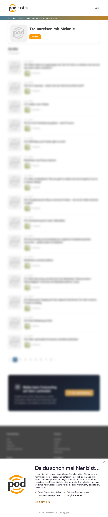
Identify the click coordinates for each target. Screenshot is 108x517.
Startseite (11, 18)
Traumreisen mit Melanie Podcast (38, 18)
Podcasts (20, 18)
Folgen (35, 37)
